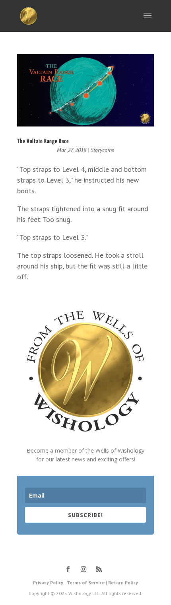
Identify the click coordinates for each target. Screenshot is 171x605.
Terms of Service (86, 583)
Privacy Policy (48, 583)
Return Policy (123, 583)
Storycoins (102, 150)
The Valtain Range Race (43, 141)
